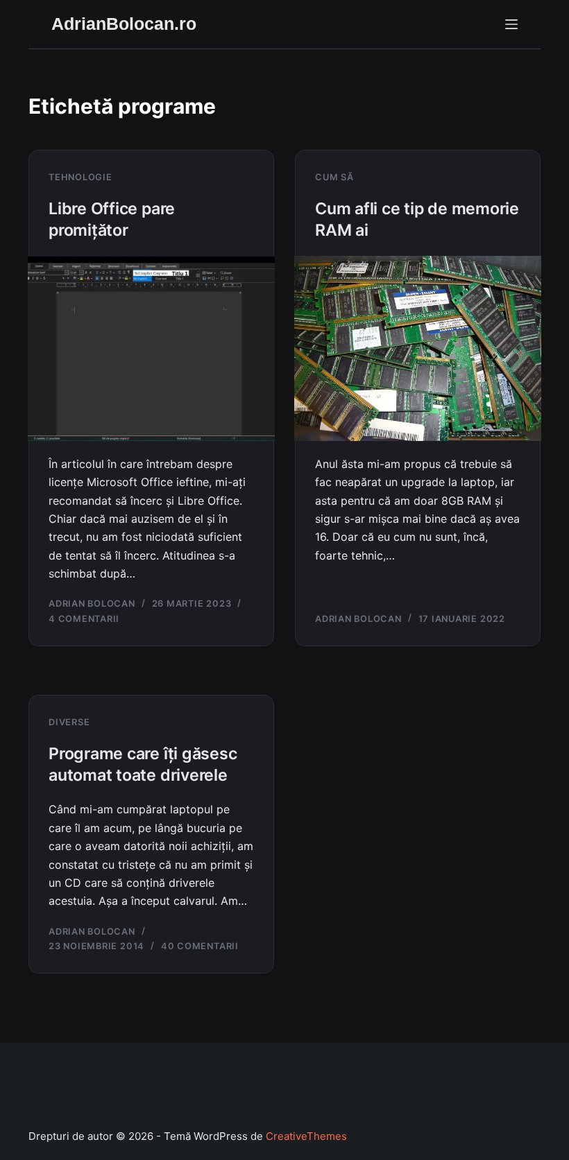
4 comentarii (84, 619)
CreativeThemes (306, 1136)
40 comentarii (200, 946)
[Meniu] (511, 24)
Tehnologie (80, 177)
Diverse (69, 722)
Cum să (334, 177)
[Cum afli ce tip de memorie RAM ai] (417, 348)
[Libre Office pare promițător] (151, 348)
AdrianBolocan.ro (123, 23)
